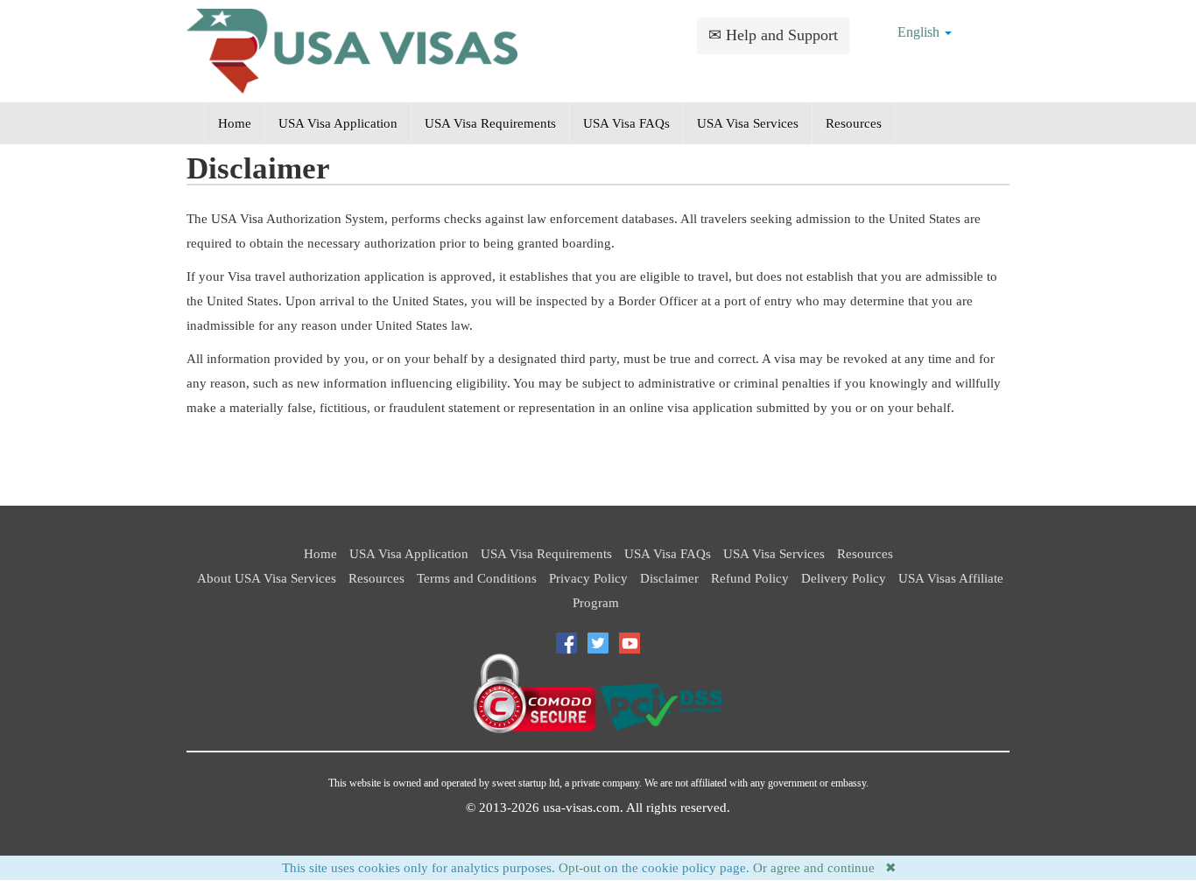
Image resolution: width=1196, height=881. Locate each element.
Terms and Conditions (477, 578)
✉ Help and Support (773, 35)
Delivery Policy (843, 578)
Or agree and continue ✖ (825, 868)
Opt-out (580, 868)
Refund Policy (750, 578)
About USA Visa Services (266, 578)
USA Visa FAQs (626, 123)
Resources (854, 123)
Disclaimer (669, 578)
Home (234, 123)
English (920, 31)
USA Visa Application (337, 123)
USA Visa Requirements (490, 123)
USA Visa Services (748, 123)
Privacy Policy (588, 578)
